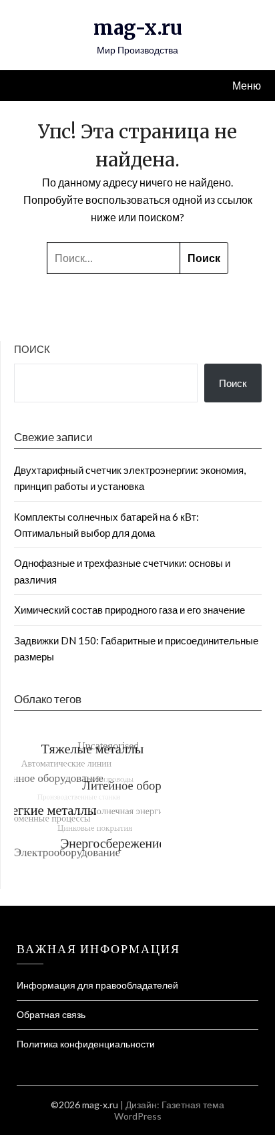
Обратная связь (51, 1014)
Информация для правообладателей (97, 985)
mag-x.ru (137, 27)
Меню (246, 85)
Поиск (32, 349)
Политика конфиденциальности (86, 1043)
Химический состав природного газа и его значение (129, 610)
